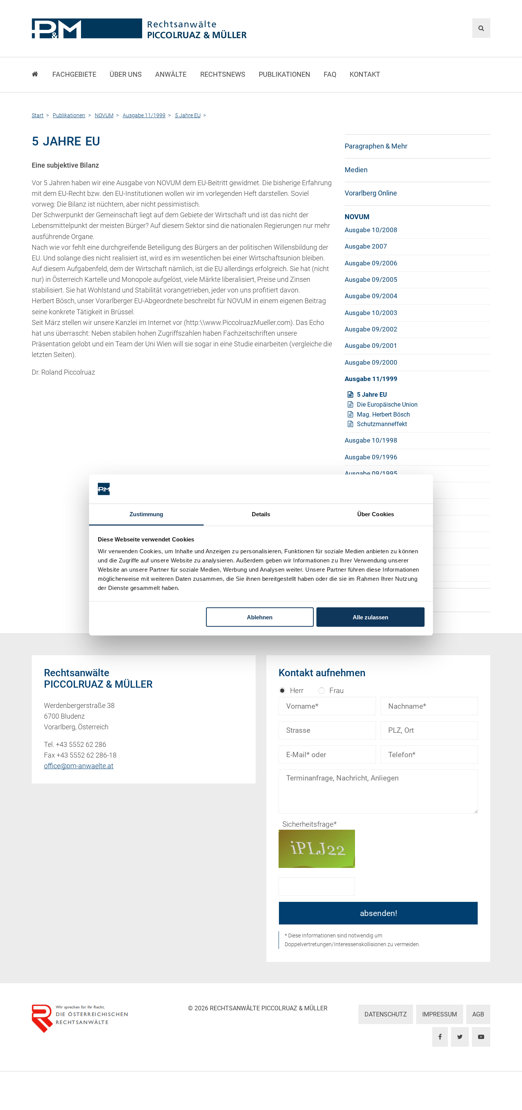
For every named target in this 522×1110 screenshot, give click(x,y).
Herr (296, 690)
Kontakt (365, 74)
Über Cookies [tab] (375, 514)
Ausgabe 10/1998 (371, 440)
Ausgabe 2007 (366, 246)
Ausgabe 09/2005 (371, 279)
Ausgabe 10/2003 (371, 313)
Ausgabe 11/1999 (371, 379)
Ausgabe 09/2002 (371, 329)
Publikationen (284, 74)
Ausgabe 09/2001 (371, 345)
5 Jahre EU (372, 394)
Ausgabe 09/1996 (371, 457)
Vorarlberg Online (371, 193)
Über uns (126, 74)
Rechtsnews (222, 74)
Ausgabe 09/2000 (371, 362)
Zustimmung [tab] (147, 514)
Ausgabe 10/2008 (371, 230)
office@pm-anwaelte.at (78, 766)
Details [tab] (261, 514)
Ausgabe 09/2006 (371, 263)
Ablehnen (259, 617)
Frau (336, 690)
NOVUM (357, 217)
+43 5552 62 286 (81, 744)
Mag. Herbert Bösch (383, 414)
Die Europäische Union (387, 404)
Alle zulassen (370, 617)
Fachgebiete (74, 74)
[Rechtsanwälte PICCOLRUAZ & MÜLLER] (183, 28)
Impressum (439, 1014)
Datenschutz (386, 1014)
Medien (356, 170)
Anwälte (170, 74)
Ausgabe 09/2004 (371, 296)
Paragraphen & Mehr (376, 146)
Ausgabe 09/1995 (371, 473)
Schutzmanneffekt (382, 424)
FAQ (330, 74)
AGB (478, 1014)
